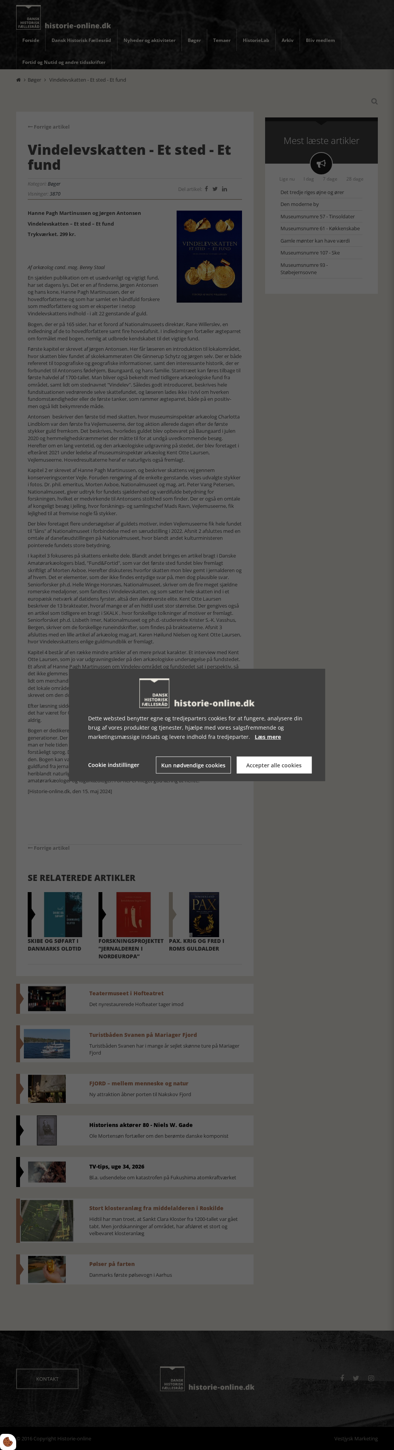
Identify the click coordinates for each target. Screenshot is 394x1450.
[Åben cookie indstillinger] (8, 1442)
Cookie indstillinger (113, 765)
